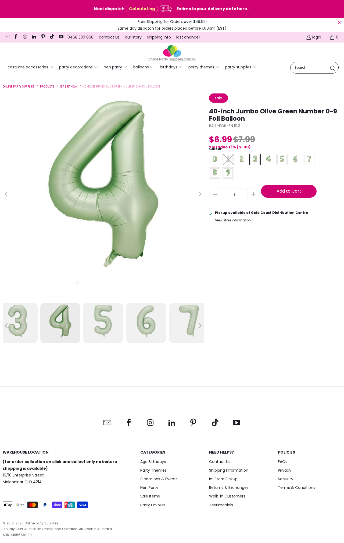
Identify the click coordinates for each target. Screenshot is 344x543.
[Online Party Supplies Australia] (172, 53)
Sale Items (150, 496)
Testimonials (221, 505)
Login (316, 37)
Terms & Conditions (296, 487)
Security (285, 479)
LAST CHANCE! (188, 37)
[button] (30, 67)
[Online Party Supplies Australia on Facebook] (16, 37)
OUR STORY (133, 37)
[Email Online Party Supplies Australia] (6, 37)
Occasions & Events (159, 479)
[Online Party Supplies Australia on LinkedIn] (34, 37)
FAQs (282, 461)
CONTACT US (109, 37)
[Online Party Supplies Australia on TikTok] (52, 37)
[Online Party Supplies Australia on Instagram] (24, 37)
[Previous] (6, 194)
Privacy (284, 470)
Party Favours (153, 505)
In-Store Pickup (223, 479)
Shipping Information (228, 470)
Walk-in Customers (227, 496)
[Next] (199, 194)
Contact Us (219, 461)
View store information (233, 220)
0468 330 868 (80, 37)
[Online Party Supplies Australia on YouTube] (60, 37)
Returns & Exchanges (229, 487)
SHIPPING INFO (159, 37)
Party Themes (153, 470)
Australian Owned (38, 529)
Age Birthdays (153, 461)
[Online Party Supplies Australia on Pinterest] (42, 37)
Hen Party (149, 487)
